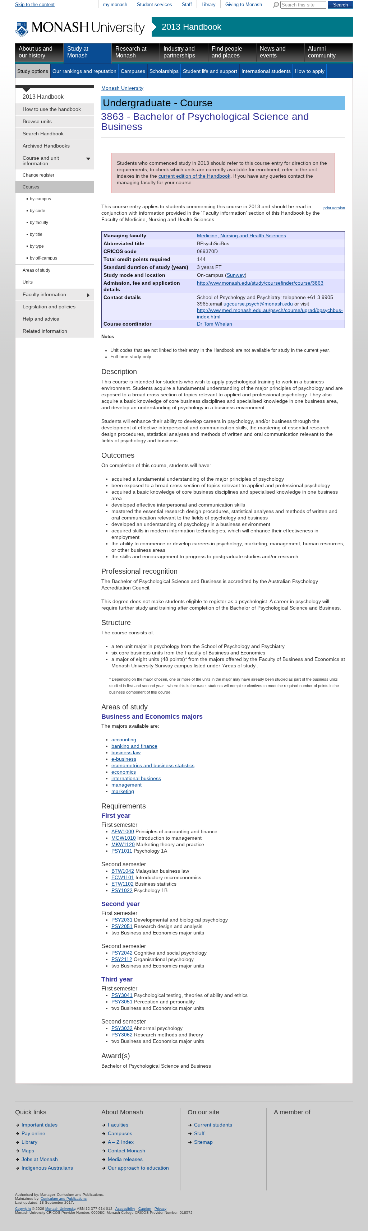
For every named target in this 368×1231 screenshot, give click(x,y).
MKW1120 (123, 844)
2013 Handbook (191, 27)
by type (37, 246)
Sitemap (203, 1142)
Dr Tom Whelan (214, 324)
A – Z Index (121, 1142)
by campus (40, 198)
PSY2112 (121, 959)
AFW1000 (122, 831)
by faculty (39, 222)
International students (266, 71)
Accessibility (125, 1209)
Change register (38, 175)
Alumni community (322, 52)
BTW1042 (122, 871)
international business (136, 778)
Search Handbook (43, 133)
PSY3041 (122, 995)
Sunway (236, 275)
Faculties (118, 1125)
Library (209, 4)
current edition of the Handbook (194, 176)
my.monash (115, 4)
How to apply (310, 71)
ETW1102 (122, 884)
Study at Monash (77, 52)
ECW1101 (122, 877)
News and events (273, 52)
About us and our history (35, 52)
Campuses (133, 71)
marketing (122, 791)
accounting (123, 739)
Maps (28, 1150)
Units (28, 282)
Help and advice (41, 319)
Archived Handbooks (46, 146)
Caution (144, 1209)
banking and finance (134, 746)
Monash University (122, 88)
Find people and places (227, 52)
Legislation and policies (49, 306)
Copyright (23, 1209)
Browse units (37, 121)
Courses (31, 187)
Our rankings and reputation (84, 71)
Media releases (125, 1159)
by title (36, 234)
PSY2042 (122, 953)
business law (126, 752)
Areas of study (36, 270)
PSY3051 (122, 1001)
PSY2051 (122, 926)
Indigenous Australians (47, 1168)
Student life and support (210, 71)
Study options (32, 71)
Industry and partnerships (179, 52)
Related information (45, 331)
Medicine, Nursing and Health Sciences (241, 235)
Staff (187, 4)
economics (123, 772)
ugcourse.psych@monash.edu (258, 304)
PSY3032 (122, 1028)
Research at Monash (130, 52)
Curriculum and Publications (64, 1198)
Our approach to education (138, 1168)
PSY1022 (122, 890)
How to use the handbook (52, 109)
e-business (123, 759)
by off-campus (43, 258)
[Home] (80, 36)
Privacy (160, 1209)
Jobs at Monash (40, 1159)
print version (334, 208)
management (126, 785)
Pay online (33, 1133)
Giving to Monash (243, 4)
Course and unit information (41, 160)
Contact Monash (126, 1150)
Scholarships (164, 71)
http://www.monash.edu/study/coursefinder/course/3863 (260, 283)
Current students (213, 1125)
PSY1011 (121, 851)
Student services (154, 4)
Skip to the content (35, 4)
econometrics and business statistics (152, 765)
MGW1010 (123, 838)
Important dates (40, 1125)
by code (37, 210)
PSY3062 (122, 1035)
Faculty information (44, 294)
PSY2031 (122, 920)
